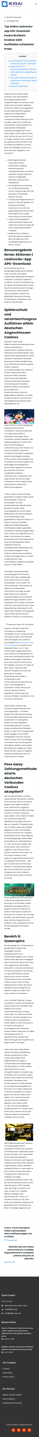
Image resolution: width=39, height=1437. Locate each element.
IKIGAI (15, 1425)
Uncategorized (13, 21)
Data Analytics (9, 1399)
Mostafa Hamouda (13, 17)
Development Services (12, 1403)
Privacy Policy (8, 1377)
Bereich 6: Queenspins (19, 86)
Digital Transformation (12, 1395)
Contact (6, 1369)
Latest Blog (7, 1373)
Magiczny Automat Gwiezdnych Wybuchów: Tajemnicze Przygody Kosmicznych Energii (18, 1348)
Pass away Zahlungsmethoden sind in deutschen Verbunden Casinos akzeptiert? (24, 80)
